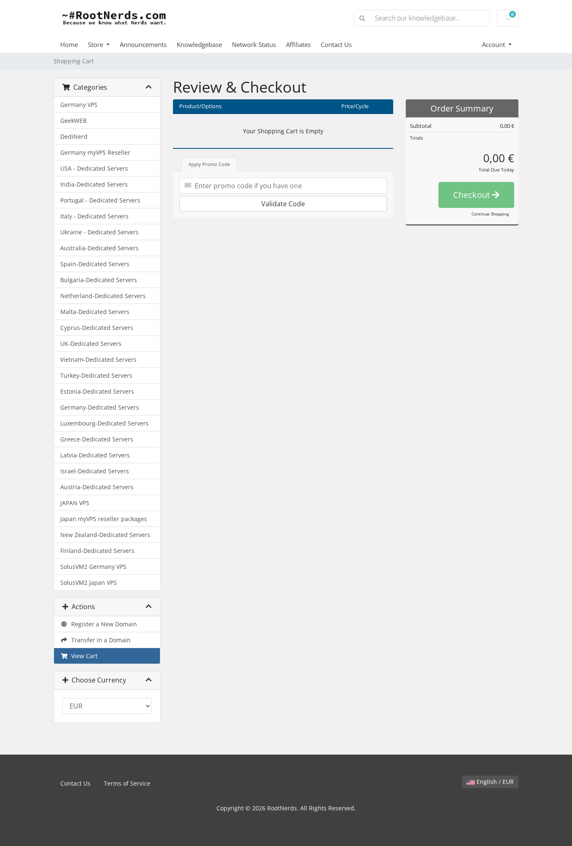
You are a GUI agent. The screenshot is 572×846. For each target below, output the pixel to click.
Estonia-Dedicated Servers (97, 391)
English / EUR (494, 782)
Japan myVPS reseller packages (103, 519)
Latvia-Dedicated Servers (95, 455)
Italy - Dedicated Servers (94, 216)
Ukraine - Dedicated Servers (99, 232)
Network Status (254, 44)
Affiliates (298, 44)
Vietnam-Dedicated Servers (98, 359)
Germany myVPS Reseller (95, 152)
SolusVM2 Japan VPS (88, 582)
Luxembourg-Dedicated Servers (104, 423)
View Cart (83, 656)
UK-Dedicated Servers (90, 344)
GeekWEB (73, 121)
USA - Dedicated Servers (94, 168)
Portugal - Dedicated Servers (100, 200)
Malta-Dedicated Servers (94, 312)
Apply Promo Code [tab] (209, 164)
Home (69, 44)
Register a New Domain (102, 624)
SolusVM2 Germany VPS (93, 567)
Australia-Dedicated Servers (99, 248)
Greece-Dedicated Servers (96, 439)
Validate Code (283, 203)
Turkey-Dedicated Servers (96, 375)
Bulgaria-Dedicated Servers (98, 280)
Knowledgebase (199, 44)
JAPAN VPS (74, 503)
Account (494, 44)
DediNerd (74, 136)
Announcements (143, 44)
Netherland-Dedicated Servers (103, 296)
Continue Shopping (490, 214)
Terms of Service (127, 783)
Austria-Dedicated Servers (97, 487)
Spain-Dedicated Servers (94, 264)
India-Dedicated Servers (94, 184)
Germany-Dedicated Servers (99, 407)
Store (96, 44)
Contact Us (336, 44)
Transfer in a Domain (99, 640)
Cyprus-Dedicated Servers (96, 328)
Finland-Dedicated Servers (97, 551)
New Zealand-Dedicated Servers (105, 535)
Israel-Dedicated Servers (94, 471)
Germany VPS (79, 105)
